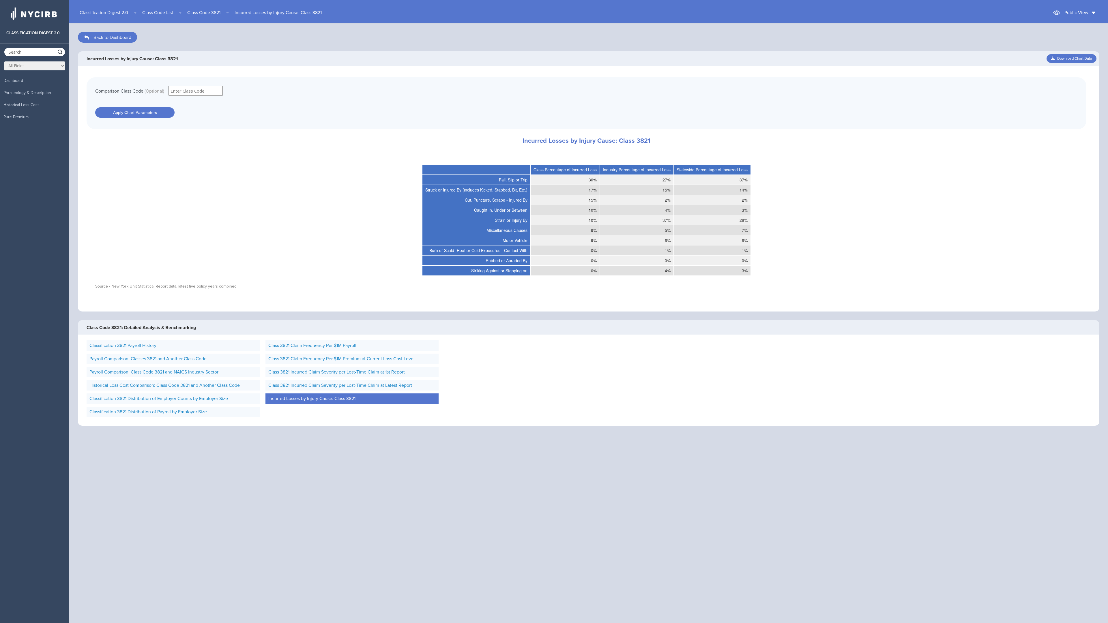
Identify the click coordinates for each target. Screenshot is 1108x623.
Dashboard (13, 80)
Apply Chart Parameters (135, 112)
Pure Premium (16, 117)
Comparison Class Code (129, 91)
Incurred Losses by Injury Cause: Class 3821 (278, 12)
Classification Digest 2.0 (104, 12)
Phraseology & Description (27, 92)
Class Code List (157, 12)
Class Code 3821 (203, 12)
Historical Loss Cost (21, 104)
